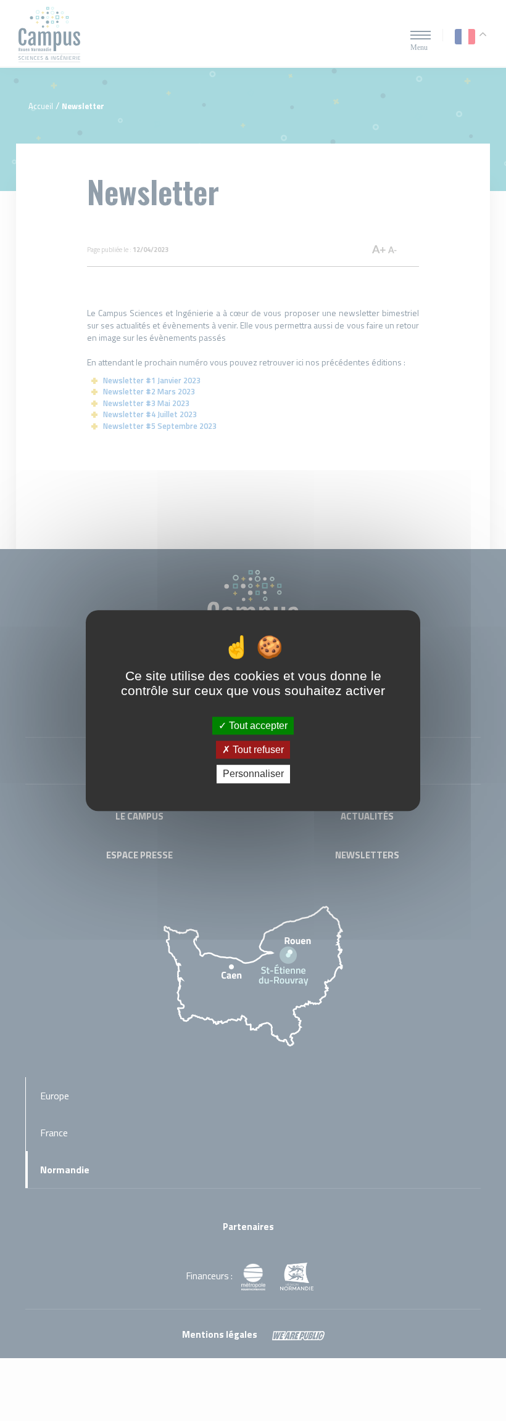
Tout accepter (257, 725)
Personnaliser (253, 774)
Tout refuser (257, 749)
